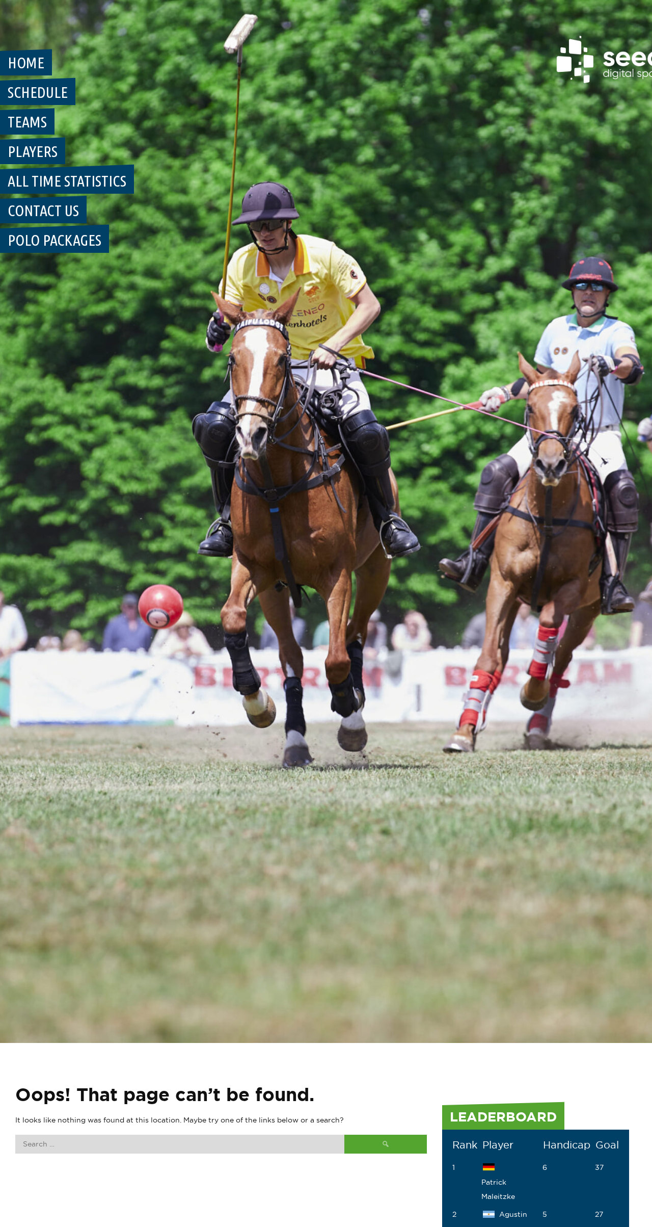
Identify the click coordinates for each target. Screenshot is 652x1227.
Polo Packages (54, 240)
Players (33, 151)
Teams (27, 121)
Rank (464, 1145)
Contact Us (43, 210)
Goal (607, 1145)
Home (26, 62)
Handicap (566, 1145)
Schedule (38, 92)
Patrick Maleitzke (498, 1189)
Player (497, 1145)
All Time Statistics (67, 181)
